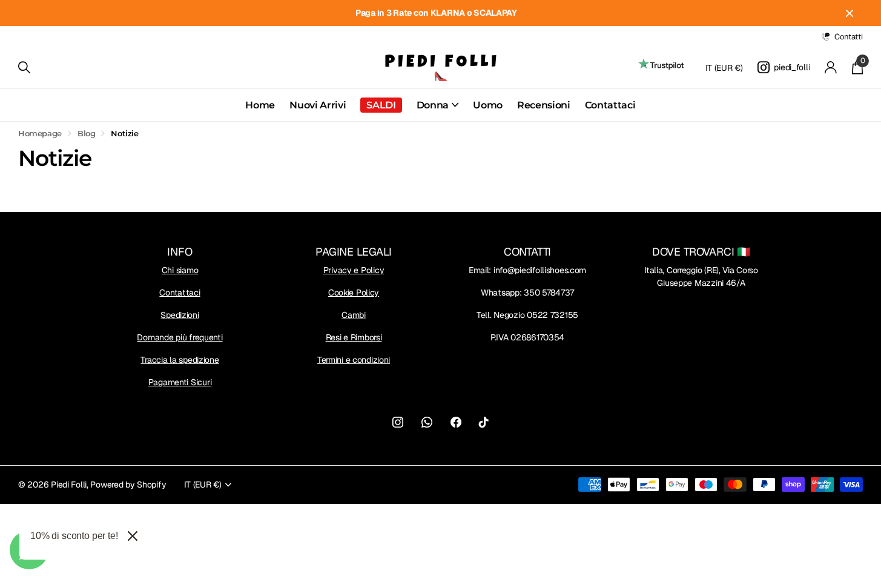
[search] (24, 67)
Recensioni (543, 105)
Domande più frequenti (179, 337)
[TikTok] (484, 422)
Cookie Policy (353, 292)
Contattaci (610, 105)
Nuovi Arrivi (317, 105)
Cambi (354, 314)
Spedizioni (179, 314)
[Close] (132, 535)
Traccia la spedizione (179, 359)
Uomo (488, 105)
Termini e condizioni (353, 359)
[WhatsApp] (426, 422)
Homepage (40, 133)
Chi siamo (180, 270)
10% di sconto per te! (74, 536)
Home (260, 105)
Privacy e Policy (353, 270)
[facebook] (455, 422)
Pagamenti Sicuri (180, 382)
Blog (86, 133)
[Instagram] (397, 422)
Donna (433, 105)
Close (849, 13)
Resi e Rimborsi (354, 337)
